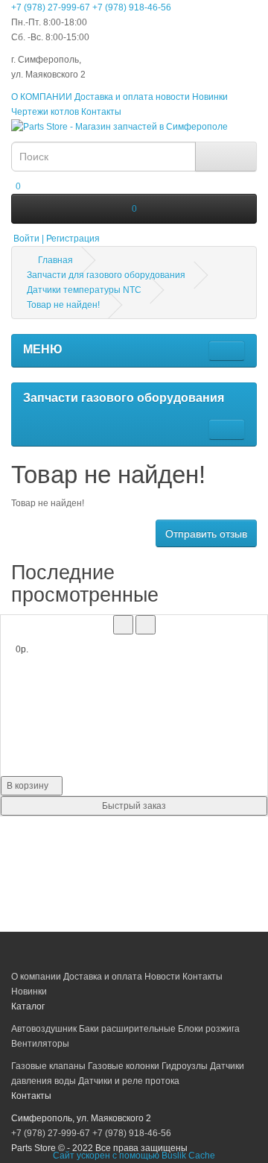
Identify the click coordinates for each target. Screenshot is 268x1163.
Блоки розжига (209, 1029)
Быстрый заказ (134, 806)
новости (173, 97)
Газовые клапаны (48, 1066)
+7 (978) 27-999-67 (50, 7)
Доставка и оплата (113, 97)
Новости (162, 976)
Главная (54, 260)
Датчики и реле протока (128, 1081)
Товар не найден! (63, 305)
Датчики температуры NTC (84, 290)
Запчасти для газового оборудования (106, 275)
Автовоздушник (44, 1029)
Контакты (101, 112)
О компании (36, 976)
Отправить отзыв (206, 534)
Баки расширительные (127, 1029)
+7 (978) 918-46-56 (131, 7)
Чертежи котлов (45, 112)
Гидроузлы (185, 1066)
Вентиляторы (40, 1043)
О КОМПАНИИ (41, 97)
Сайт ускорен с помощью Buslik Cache (134, 1155)
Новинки (210, 97)
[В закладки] (123, 624)
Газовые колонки (123, 1066)
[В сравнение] (145, 624)
